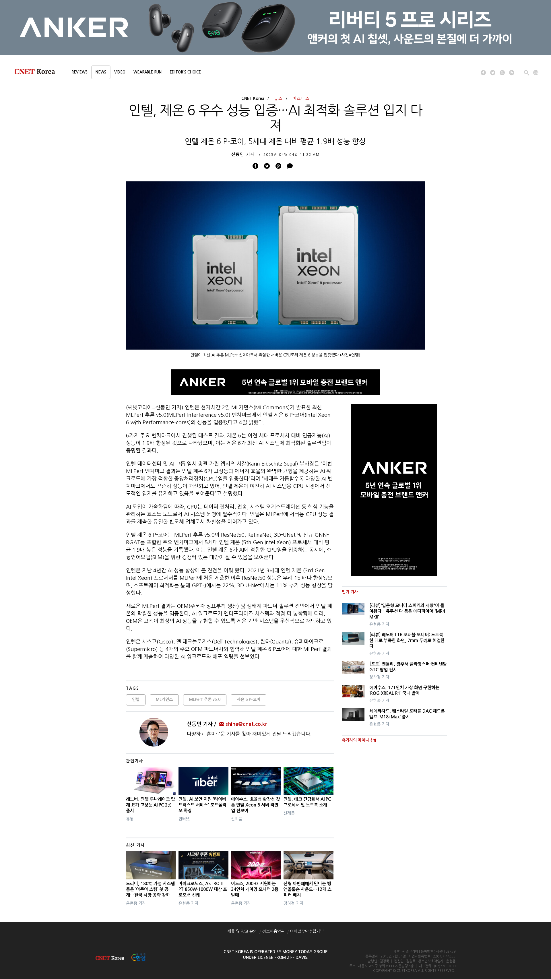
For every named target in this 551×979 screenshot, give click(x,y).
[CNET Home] (37, 72)
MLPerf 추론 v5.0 (204, 699)
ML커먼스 (164, 699)
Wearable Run (147, 72)
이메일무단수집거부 (307, 931)
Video (119, 72)
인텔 (135, 699)
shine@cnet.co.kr (246, 724)
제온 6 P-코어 (248, 699)
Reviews (79, 72)
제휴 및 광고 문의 (242, 931)
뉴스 (278, 98)
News (101, 72)
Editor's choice (185, 72)
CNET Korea (252, 98)
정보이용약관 (273, 931)
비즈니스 (301, 98)
